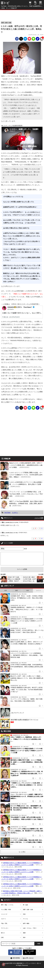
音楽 (24, 914)
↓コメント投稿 (38, 518)
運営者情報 (16, 958)
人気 (30, 4)
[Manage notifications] (3, 964)
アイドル (25, 919)
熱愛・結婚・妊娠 (6, 22)
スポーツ (3, 919)
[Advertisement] (22, 15)
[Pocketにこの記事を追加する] (29, 39)
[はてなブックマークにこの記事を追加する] (25, 39)
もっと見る (22, 852)
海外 (24, 937)
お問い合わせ (29, 958)
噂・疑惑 (25, 905)
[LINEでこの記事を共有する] (33, 39)
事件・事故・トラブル (7, 905)
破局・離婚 (26, 923)
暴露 (24, 933)
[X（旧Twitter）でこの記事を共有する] (21, 39)
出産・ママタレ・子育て (30, 928)
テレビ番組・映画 (6, 909)
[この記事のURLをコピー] (37, 39)
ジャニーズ (4, 914)
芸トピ (5, 2)
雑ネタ (3, 933)
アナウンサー (4, 928)
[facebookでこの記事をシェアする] (17, 39)
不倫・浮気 (4, 923)
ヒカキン (15, 512)
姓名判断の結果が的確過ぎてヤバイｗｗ (24, 721)
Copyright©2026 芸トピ (22, 964)
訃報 (2, 937)
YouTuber (7, 512)
